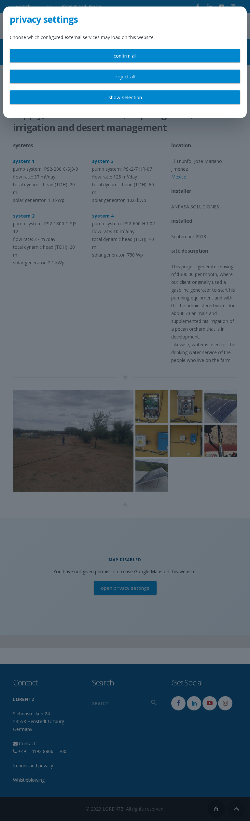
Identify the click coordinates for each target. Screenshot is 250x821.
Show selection (125, 97)
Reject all (125, 76)
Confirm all (125, 55)
